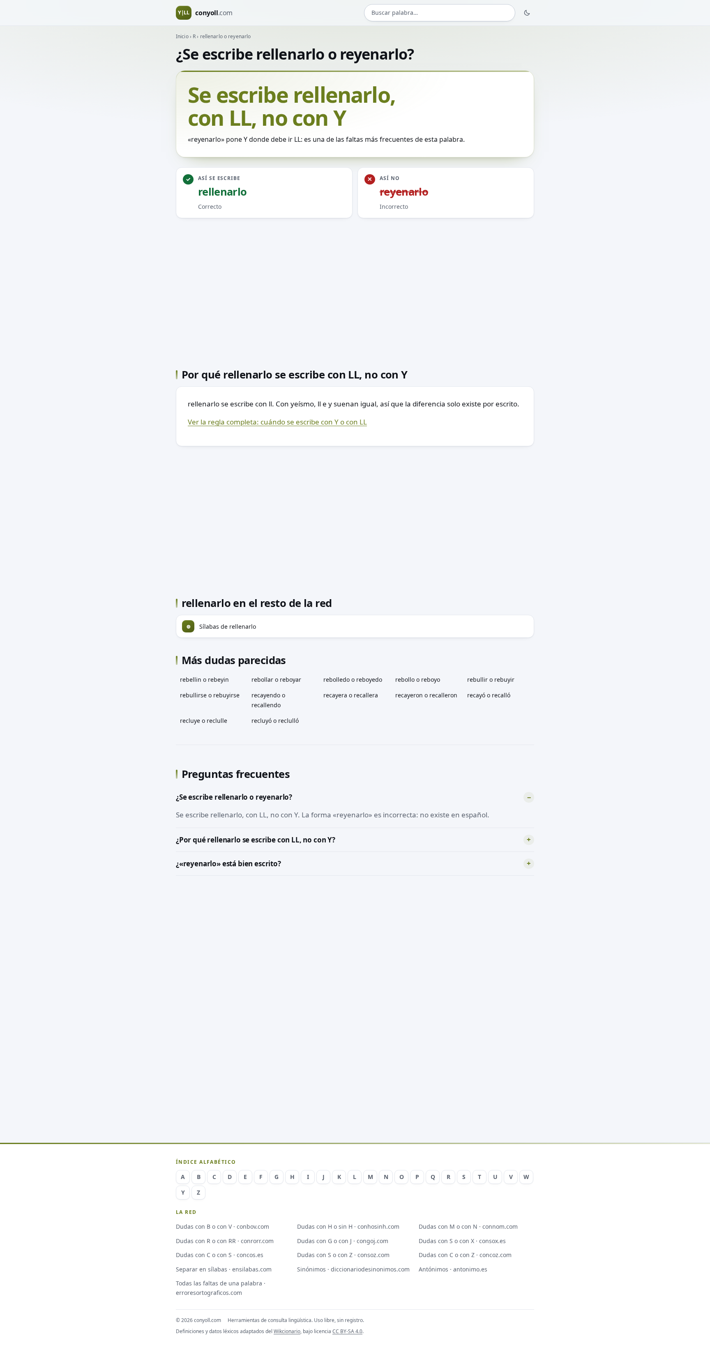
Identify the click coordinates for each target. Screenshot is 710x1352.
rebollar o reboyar (276, 679)
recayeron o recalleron (426, 695)
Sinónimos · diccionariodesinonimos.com (353, 1269)
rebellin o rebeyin (204, 679)
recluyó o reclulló (275, 720)
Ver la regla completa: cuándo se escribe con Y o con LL (277, 422)
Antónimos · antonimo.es (453, 1269)
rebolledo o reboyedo (352, 679)
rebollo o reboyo (417, 679)
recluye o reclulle (203, 720)
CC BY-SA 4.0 (347, 1331)
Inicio (182, 36)
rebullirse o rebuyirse (210, 695)
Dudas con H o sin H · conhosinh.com (348, 1226)
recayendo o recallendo (268, 699)
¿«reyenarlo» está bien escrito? (228, 863)
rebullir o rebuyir (490, 679)
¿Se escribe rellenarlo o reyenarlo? (234, 797)
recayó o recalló (488, 695)
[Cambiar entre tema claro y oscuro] (527, 13)
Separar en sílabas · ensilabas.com (224, 1269)
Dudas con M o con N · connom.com (468, 1226)
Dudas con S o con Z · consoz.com (343, 1255)
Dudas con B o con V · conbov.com (222, 1226)
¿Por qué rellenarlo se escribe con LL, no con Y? (255, 839)
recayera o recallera (350, 695)
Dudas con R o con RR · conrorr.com (225, 1241)
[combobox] (439, 13)
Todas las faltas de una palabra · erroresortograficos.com (220, 1288)
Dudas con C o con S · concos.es (219, 1255)
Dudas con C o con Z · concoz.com (465, 1255)
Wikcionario (287, 1331)
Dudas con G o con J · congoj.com (342, 1241)
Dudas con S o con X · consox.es (462, 1241)
